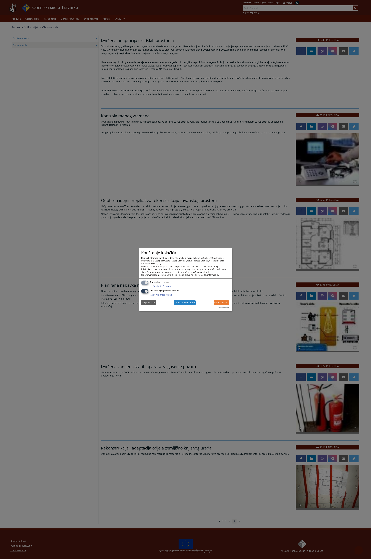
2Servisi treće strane (161, 286)
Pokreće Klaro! (223, 308)
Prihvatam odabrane (185, 302)
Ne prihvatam (148, 302)
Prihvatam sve (221, 302)
